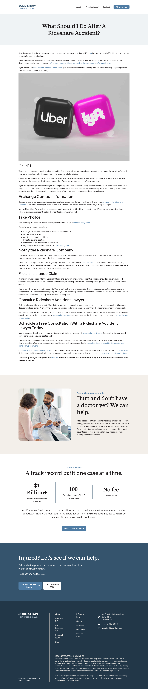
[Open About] (82, 7)
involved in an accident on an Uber (47, 67)
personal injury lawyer (62, 315)
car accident (87, 262)
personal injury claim (81, 222)
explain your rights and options (114, 353)
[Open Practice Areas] (99, 7)
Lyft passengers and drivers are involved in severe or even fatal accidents (80, 63)
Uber (90, 53)
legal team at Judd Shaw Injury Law (37, 350)
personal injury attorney (93, 333)
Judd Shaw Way (121, 350)
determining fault (62, 245)
